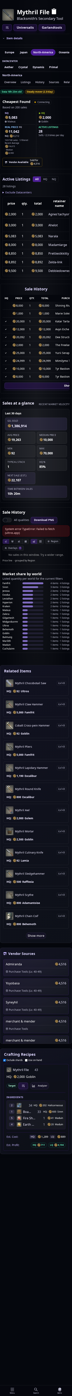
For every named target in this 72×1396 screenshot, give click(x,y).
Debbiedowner (59, 271)
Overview (10, 82)
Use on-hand (35, 1060)
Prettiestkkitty (58, 253)
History (39, 82)
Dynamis (38, 67)
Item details (14, 38)
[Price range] (19, 541)
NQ (54, 179)
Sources (54, 82)
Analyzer (42, 1085)
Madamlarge (57, 245)
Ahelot (53, 225)
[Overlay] (34, 541)
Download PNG (44, 520)
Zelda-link (55, 262)
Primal (53, 67)
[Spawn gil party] (6, 117)
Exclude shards (15, 1060)
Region (54, 541)
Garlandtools (52, 27)
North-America (43, 52)
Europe (9, 52)
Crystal (23, 67)
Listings (26, 82)
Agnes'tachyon (59, 214)
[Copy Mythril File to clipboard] (54, 12)
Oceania (64, 52)
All (37, 179)
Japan (23, 52)
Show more (36, 936)
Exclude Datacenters (18, 192)
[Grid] (40, 541)
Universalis (25, 27)
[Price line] (6, 541)
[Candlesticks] (12, 541)
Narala (53, 236)
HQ (45, 179)
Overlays (14, 548)
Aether (8, 67)
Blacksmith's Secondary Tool (40, 18)
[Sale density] (25, 541)
